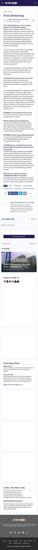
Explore (16, 541)
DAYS (30, 541)
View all (33, 219)
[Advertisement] (15, 343)
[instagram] (14, 532)
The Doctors (15, 378)
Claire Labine (19, 504)
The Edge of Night (25, 378)
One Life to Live (15, 379)
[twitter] (19, 532)
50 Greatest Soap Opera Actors (12, 492)
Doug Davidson (12, 507)
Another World (16, 376)
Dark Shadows (7, 378)
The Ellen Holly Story (9, 504)
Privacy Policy (17, 543)
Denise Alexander (28, 504)
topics (13, 384)
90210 (10, 11)
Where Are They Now (28, 188)
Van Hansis (6, 505)
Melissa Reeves (23, 505)
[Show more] (29, 193)
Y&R (10, 543)
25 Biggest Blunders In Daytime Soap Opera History (17, 497)
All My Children (17, 185)
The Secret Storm (26, 381)
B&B (25, 541)
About (10, 541)
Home (5, 11)
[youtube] (23, 532)
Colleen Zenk (14, 505)
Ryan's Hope (24, 379)
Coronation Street (27, 185)
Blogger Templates (26, 546)
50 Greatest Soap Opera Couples (12, 494)
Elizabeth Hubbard (22, 507)
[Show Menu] (2, 3)
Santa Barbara (18, 188)
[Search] (35, 3)
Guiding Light (7, 379)
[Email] (25, 193)
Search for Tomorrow (14, 381)
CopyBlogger (16, 546)
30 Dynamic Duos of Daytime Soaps (13, 496)
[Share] (33, 20)
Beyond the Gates (8, 368)
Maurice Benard (12, 509)
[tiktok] (27, 532)
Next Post (32, 243)
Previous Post (6, 243)
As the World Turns (26, 376)
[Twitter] (21, 193)
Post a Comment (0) (19, 236)
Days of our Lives (8, 188)
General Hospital (14, 369)
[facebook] (10, 532)
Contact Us (26, 543)
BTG (21, 541)
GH (34, 541)
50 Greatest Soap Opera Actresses (13, 490)
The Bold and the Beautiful (21, 368)
